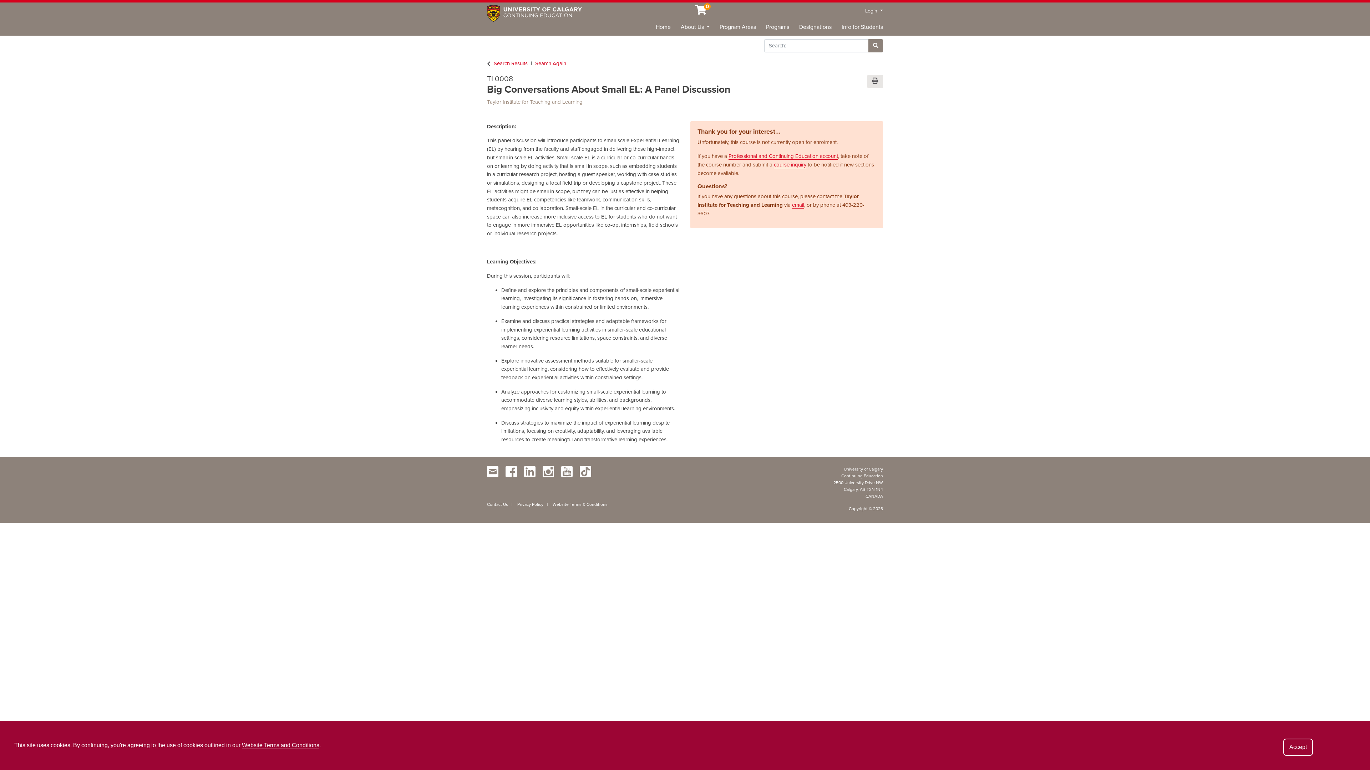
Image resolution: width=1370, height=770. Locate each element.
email (798, 205)
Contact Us (497, 504)
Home (663, 27)
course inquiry (790, 164)
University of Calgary (863, 469)
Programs (777, 27)
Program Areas (738, 27)
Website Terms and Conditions (280, 745)
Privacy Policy (530, 504)
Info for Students (862, 27)
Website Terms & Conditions (580, 504)
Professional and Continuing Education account (783, 156)
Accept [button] (1298, 747)
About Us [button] (693, 27)
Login (872, 11)
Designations (815, 27)
